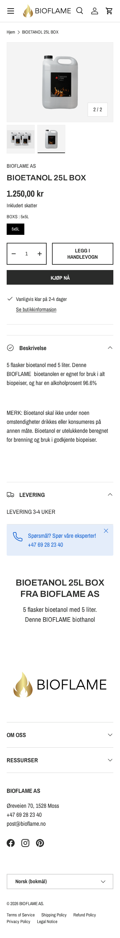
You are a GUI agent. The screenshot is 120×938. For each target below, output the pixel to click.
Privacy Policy (18, 921)
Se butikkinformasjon (36, 309)
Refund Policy (84, 915)
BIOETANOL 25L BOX (40, 32)
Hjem (11, 32)
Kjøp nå (60, 277)
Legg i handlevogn (82, 253)
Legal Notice (47, 921)
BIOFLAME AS (21, 165)
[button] (109, 11)
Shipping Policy (54, 915)
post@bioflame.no (26, 823)
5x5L (16, 228)
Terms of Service (21, 915)
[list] (60, 82)
